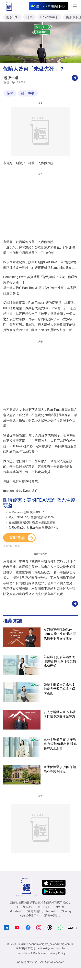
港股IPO (12, 17)
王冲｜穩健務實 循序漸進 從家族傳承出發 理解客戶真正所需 (60, 744)
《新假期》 (27, 906)
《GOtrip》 (43, 906)
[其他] (75, 77)
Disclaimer (39, 953)
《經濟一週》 (50, 915)
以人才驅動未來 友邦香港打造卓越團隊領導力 (60, 714)
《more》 (50, 911)
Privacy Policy (57, 953)
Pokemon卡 (49, 17)
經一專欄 (28, 93)
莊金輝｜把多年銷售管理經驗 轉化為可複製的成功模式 (60, 661)
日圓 (29, 17)
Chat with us (23, 953)
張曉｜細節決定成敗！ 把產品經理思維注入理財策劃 (59, 689)
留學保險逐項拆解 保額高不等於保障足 (60, 769)
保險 (6, 82)
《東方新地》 (33, 911)
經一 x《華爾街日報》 (51, 6)
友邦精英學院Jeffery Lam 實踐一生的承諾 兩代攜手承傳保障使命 (60, 634)
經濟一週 (11, 78)
